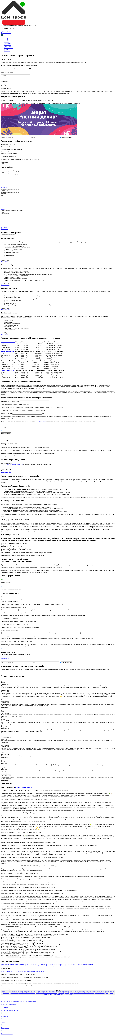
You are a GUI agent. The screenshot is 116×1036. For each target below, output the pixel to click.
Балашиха (20, 991)
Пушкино (76, 993)
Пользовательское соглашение (28, 1001)
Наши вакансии (8, 48)
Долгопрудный (52, 991)
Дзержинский (44, 991)
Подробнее (4, 187)
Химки (45, 994)
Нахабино (50, 993)
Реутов (86, 993)
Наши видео (7, 46)
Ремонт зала (4, 971)
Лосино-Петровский (27, 993)
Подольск (70, 993)
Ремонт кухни (40, 971)
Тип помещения (5, 404)
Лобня (20, 993)
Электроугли (68, 994)
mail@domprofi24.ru (17, 464)
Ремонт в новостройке (8, 370)
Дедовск (39, 991)
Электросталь (61, 994)
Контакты (7, 51)
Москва (4, 991)
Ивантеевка (95, 991)
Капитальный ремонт (7, 351)
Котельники (106, 991)
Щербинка (55, 994)
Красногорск (6, 993)
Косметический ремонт (8, 342)
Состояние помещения (7, 407)
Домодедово (59, 991)
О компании (7, 43)
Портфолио (7, 39)
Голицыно (33, 991)
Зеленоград (88, 991)
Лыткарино (35, 993)
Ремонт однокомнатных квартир (24, 964)
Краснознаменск (14, 993)
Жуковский (76, 991)
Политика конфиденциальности (10, 1001)
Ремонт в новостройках (7, 964)
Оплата (6, 40)
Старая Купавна (100, 993)
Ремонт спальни (12, 971)
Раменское (81, 993)
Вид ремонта (4, 410)
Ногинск (55, 993)
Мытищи (45, 993)
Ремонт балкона (31, 971)
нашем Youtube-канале (23, 787)
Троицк (106, 993)
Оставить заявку (5, 261)
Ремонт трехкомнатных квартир (62, 964)
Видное (29, 991)
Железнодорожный (68, 991)
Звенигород (82, 991)
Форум (6, 49)
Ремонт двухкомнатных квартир (43, 964)
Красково (111, 991)
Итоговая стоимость (6, 413)
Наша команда (8, 45)
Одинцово (60, 993)
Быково (25, 991)
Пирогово (65, 993)
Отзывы (6, 42)
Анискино (8, 991)
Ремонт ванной (22, 971)
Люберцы (40, 993)
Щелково (50, 994)
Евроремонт (41, 965)
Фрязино (111, 993)
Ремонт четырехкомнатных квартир (82, 964)
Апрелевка (14, 991)
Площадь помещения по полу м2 (10, 401)
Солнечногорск (92, 993)
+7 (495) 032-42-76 (6, 31)
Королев (100, 991)
